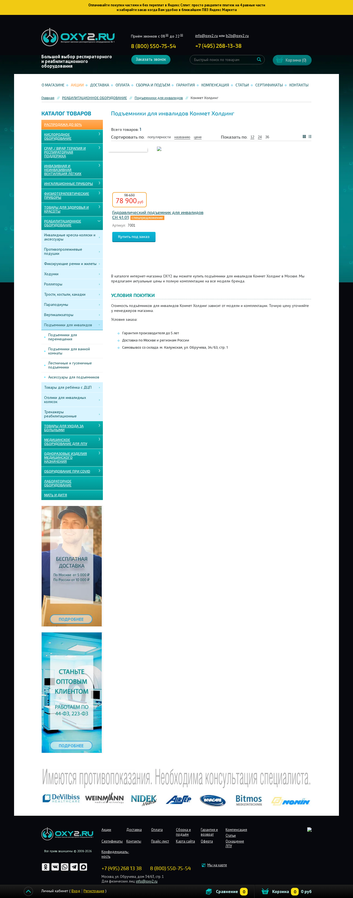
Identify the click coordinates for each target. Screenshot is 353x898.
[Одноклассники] (46, 870)
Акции (77, 85)
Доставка (99, 85)
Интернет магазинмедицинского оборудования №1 (78, 37)
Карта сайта (185, 841)
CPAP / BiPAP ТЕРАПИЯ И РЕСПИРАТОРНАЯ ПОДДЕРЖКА (65, 152)
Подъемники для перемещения (62, 336)
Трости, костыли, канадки (64, 294)
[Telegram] (74, 870)
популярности (159, 137)
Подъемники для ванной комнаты (69, 351)
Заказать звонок (151, 59)
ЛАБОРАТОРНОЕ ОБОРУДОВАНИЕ (57, 483)
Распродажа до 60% (63, 125)
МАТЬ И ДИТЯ (55, 495)
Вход (75, 890)
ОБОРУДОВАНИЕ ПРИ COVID (67, 471)
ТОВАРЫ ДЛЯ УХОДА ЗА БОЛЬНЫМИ (64, 428)
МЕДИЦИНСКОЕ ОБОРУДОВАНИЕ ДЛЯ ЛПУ (65, 442)
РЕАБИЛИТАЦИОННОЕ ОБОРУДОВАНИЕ (62, 223)
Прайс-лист (160, 841)
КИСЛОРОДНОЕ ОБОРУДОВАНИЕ (57, 137)
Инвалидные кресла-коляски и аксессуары (69, 237)
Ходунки (51, 273)
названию (182, 137)
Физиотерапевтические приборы (66, 196)
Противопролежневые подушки (63, 251)
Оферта (207, 841)
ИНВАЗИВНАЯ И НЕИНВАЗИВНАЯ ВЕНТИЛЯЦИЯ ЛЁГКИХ (62, 170)
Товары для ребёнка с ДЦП (68, 387)
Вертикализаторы (58, 314)
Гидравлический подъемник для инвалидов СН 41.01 (158, 215)
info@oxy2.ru (206, 35)
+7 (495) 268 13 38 (121, 868)
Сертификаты (269, 85)
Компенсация (215, 85)
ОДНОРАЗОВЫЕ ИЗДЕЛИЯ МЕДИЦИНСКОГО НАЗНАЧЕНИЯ (65, 458)
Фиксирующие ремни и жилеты (70, 263)
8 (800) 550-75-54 (153, 46)
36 (267, 137)
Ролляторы (53, 284)
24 (260, 137)
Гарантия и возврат (209, 832)
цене (198, 137)
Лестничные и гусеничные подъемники (70, 365)
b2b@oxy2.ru (237, 35)
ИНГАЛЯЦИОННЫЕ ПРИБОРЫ (68, 184)
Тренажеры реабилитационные (60, 413)
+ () (218, 46)
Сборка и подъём (153, 85)
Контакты (299, 85)
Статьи (242, 85)
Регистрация (94, 890)
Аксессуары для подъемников (73, 377)
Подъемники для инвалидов (68, 324)
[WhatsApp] (65, 870)
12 (252, 137)
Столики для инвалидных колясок (65, 399)
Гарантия (185, 85)
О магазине (53, 85)
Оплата (123, 85)
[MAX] (83, 870)
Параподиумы (56, 304)
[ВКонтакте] (55, 870)
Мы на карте (217, 865)
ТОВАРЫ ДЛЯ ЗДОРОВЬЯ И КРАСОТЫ (66, 209)
